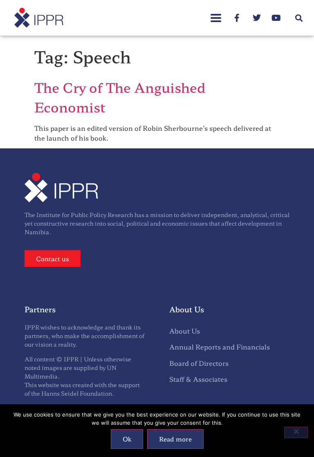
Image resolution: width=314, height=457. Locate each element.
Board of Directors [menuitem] (199, 363)
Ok (127, 439)
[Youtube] (276, 18)
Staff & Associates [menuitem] (198, 379)
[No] (296, 432)
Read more (175, 439)
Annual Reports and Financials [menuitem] (219, 347)
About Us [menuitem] (184, 331)
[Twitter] (257, 18)
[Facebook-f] (237, 18)
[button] (216, 13)
